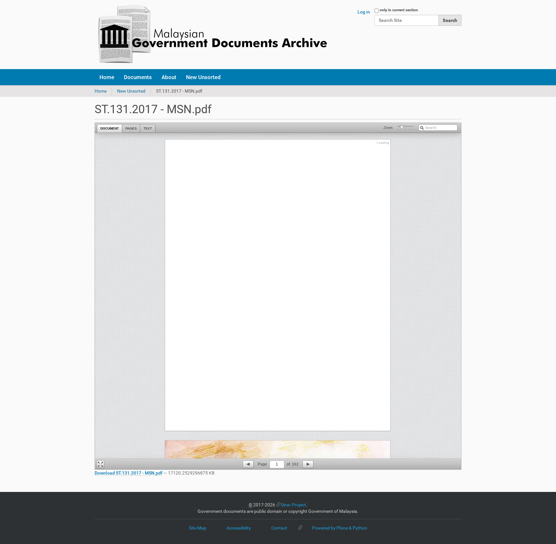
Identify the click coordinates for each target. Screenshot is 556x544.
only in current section (399, 10)
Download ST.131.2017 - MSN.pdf (128, 473)
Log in (363, 11)
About (169, 77)
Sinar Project (293, 504)
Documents (138, 77)
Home (106, 77)
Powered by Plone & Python (339, 527)
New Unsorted (203, 77)
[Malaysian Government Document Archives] (211, 34)
